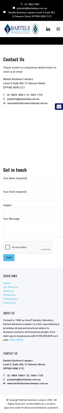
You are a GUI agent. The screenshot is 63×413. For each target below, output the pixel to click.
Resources (9, 294)
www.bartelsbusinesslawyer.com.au (27, 103)
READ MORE (16, 339)
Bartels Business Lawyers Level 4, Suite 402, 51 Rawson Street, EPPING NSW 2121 (32, 14)
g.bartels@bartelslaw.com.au (32, 8)
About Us (8, 291)
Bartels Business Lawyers (33, 400)
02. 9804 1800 (32, 4)
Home (6, 283)
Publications (10, 298)
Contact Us (9, 302)
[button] (58, 29)
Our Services (10, 287)
